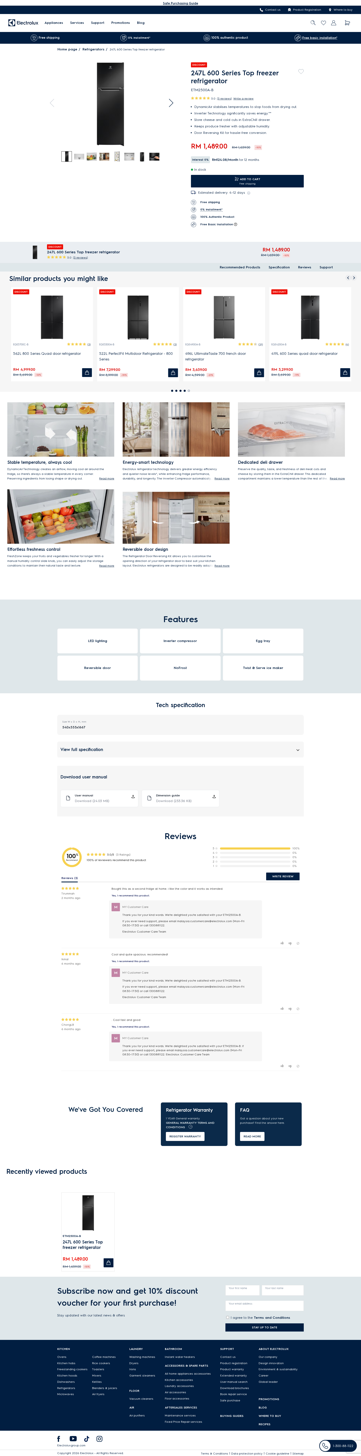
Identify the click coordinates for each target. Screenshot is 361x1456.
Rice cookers (101, 1363)
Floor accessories (177, 1398)
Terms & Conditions (214, 1453)
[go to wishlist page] (323, 23)
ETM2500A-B (72, 1236)
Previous (54, 103)
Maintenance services (180, 1415)
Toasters (98, 1369)
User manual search (234, 1382)
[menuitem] (54, 23)
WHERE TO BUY (270, 1416)
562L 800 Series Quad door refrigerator (46, 353)
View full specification (81, 749)
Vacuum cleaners (141, 1399)
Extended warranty (233, 1375)
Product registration (233, 1363)
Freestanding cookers (72, 1369)
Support (97, 23)
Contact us (273, 10)
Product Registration (307, 10)
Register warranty (185, 1136)
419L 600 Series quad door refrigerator (304, 353)
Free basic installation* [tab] (319, 38)
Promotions (120, 23)
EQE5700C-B (20, 344)
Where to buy (343, 10)
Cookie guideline (277, 1453)
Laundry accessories (179, 1386)
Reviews (304, 267)
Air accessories (175, 1392)
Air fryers (98, 1394)
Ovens (61, 1357)
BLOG (263, 1407)
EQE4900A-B (192, 344)
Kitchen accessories (179, 1380)
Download (92, 801)
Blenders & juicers (104, 1388)
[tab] (67, 156)
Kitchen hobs (66, 1363)
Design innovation (271, 1363)
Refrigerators (93, 49)
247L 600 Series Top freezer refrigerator (83, 1244)
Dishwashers (66, 1382)
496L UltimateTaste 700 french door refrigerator (215, 356)
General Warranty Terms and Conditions (190, 1125)
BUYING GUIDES (231, 1416)
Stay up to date (264, 1327)
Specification (279, 267)
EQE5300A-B (106, 344)
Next (169, 103)
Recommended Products (240, 267)
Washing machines (142, 1357)
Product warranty (232, 1369)
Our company (268, 1357)
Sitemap (298, 1453)
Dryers (134, 1363)
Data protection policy (247, 1453)
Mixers (96, 1375)
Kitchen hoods (67, 1375)
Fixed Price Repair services (183, 1422)
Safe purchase (230, 1400)
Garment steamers (142, 1375)
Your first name (238, 1288)
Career (263, 1375)
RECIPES (264, 1424)
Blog (141, 23)
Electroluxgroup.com (71, 1445)
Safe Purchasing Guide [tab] (180, 3)
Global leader (268, 1382)
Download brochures (234, 1388)
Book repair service (233, 1394)
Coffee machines (104, 1357)
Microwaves (65, 1394)
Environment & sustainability (278, 1369)
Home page (67, 49)
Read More (252, 1136)
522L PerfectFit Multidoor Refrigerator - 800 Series (135, 356)
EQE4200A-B (278, 344)
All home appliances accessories (188, 1373)
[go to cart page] (347, 23)
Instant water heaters (180, 1357)
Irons (132, 1369)
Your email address (240, 1303)
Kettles (97, 1382)
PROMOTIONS (269, 1399)
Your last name (274, 1288)
